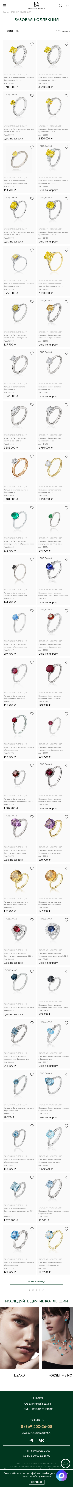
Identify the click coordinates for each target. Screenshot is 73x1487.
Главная (6, 12)
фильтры (13, 31)
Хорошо (36, 1482)
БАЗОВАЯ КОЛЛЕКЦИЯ (15, 74)
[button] (63, 1340)
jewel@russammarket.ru (36, 1433)
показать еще (36, 1281)
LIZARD (19, 1375)
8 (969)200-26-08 (36, 1426)
